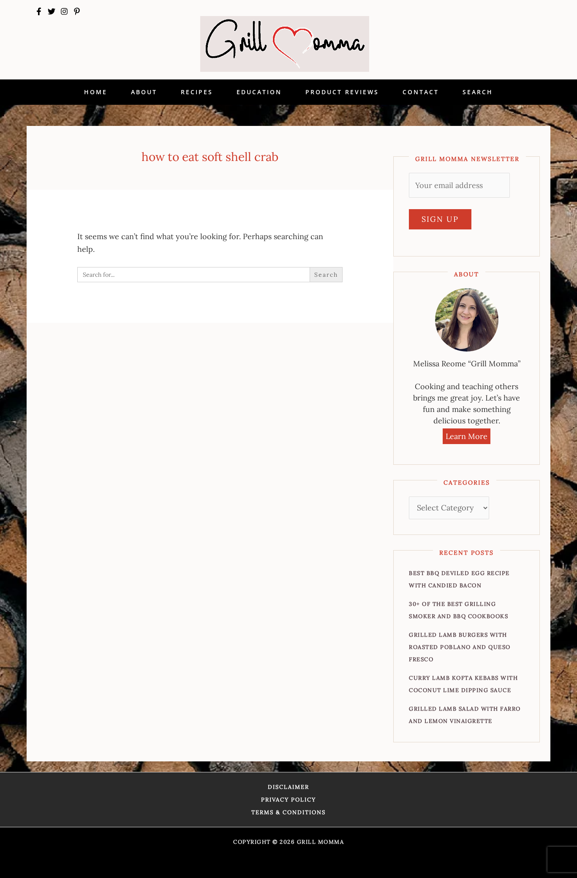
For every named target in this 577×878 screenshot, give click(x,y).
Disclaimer (288, 787)
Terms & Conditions (288, 812)
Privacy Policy (288, 799)
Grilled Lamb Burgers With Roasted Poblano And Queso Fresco (460, 647)
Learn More (466, 436)
